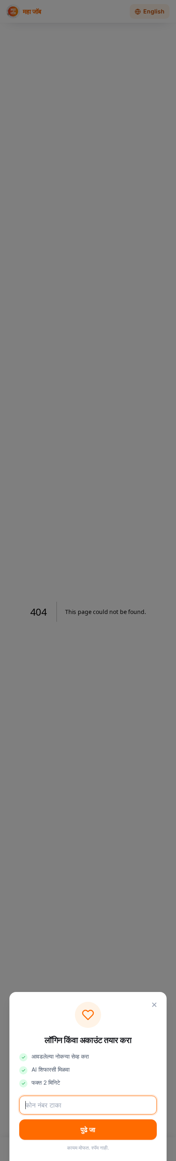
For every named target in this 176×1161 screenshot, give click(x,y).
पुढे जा (88, 1129)
